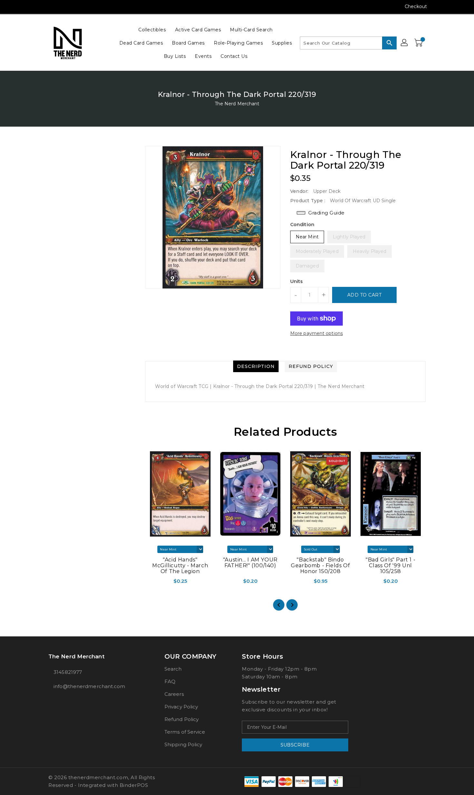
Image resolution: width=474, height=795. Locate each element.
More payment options (316, 333)
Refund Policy (181, 719)
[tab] (256, 366)
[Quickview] (150, 583)
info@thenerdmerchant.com (89, 686)
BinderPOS (134, 785)
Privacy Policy (181, 707)
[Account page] (404, 43)
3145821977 (68, 672)
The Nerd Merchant (237, 104)
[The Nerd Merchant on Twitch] (88, 6)
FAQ (169, 681)
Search (173, 669)
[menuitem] (152, 29)
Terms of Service (184, 732)
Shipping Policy (183, 744)
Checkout (416, 6)
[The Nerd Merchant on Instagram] (51, 6)
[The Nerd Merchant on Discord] (76, 6)
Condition (302, 224)
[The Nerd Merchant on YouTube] (64, 6)
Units (296, 281)
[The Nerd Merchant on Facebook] (39, 6)
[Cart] (419, 43)
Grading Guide (326, 213)
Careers (174, 694)
